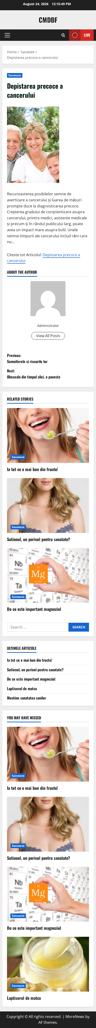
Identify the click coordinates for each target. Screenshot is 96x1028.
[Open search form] (63, 35)
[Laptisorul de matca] (48, 964)
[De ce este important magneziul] (48, 575)
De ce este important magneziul (34, 609)
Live (87, 35)
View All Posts (48, 335)
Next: (33, 374)
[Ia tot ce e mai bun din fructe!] (48, 435)
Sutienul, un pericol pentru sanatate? (38, 539)
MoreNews (74, 1016)
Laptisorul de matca (22, 688)
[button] (7, 35)
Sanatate (14, 75)
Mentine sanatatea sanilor (26, 698)
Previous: (27, 358)
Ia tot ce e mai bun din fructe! (32, 469)
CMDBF (48, 19)
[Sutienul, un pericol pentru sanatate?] (48, 505)
